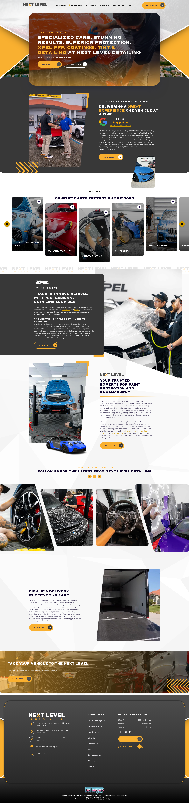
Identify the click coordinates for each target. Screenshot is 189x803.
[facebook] (90, 477)
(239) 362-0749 (41, 754)
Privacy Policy (89, 797)
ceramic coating (140, 431)
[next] (182, 224)
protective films (117, 433)
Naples (76, 310)
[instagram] (94, 477)
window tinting (128, 431)
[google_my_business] (99, 477)
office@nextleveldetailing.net (47, 747)
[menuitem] (60, 5)
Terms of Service (99, 797)
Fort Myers (66, 310)
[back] (7, 224)
